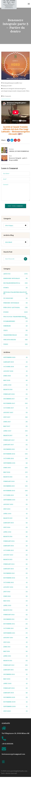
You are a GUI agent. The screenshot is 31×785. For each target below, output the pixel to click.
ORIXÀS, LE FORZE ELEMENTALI (19, 151)
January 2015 (15, 523)
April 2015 (15, 513)
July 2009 (15, 711)
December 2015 (15, 486)
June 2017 (15, 421)
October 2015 (15, 495)
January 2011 (15, 669)
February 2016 (15, 481)
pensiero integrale (15, 303)
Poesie (15, 312)
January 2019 (15, 362)
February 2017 (15, 440)
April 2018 (15, 385)
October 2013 (15, 550)
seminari (15, 326)
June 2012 (15, 596)
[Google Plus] (18, 140)
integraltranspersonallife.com (13, 83)
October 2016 (15, 458)
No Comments (7, 96)
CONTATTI (6, 723)
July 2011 (15, 642)
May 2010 (15, 679)
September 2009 (15, 706)
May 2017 (15, 426)
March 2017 (15, 435)
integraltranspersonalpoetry (15, 293)
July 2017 (15, 417)
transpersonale (21, 91)
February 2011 (15, 665)
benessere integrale (8, 88)
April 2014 (15, 532)
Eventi (15, 287)
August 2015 (15, 504)
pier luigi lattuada (15, 307)
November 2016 (15, 454)
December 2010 (15, 674)
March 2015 (15, 518)
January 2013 (15, 568)
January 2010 (15, 692)
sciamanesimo (15, 321)
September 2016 (15, 463)
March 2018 (15, 389)
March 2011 (15, 660)
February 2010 (15, 688)
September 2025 (15, 357)
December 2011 (15, 619)
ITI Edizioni (15, 298)
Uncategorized (15, 339)
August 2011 (15, 637)
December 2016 (15, 449)
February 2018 (15, 394)
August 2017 (15, 412)
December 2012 (15, 573)
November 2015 (15, 490)
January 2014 (15, 545)
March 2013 (15, 559)
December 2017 (15, 398)
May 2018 (15, 380)
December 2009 (15, 697)
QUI (20, 134)
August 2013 (15, 555)
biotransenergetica (20, 88)
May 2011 (15, 651)
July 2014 (15, 527)
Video (27, 91)
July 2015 (15, 509)
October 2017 (15, 408)
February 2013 (15, 564)
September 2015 (15, 500)
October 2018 (15, 366)
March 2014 (15, 536)
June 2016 (15, 467)
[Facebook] (8, 140)
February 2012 (15, 614)
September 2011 (15, 633)
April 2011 (15, 656)
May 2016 (15, 472)
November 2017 (15, 403)
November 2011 (15, 624)
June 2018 (15, 376)
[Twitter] (11, 140)
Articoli (15, 274)
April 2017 (15, 431)
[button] (3, 762)
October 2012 (15, 582)
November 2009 (15, 702)
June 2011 (15, 647)
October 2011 (15, 628)
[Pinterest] (15, 140)
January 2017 (15, 444)
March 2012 (15, 610)
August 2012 (15, 587)
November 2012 (15, 578)
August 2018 (15, 371)
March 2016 (15, 477)
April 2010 (15, 683)
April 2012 (15, 605)
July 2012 (15, 591)
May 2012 (15, 601)
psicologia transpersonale (8, 91)
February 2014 (15, 541)
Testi (15, 330)
